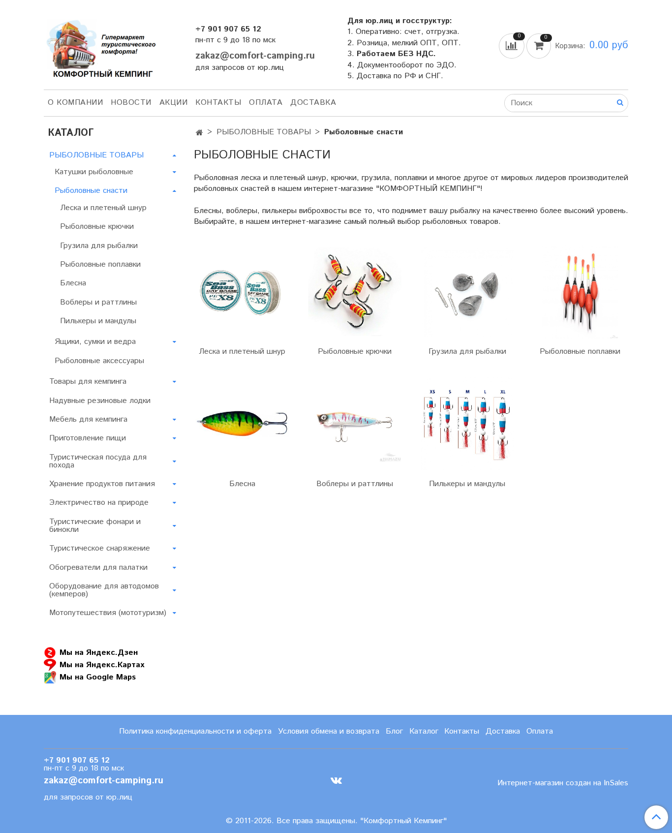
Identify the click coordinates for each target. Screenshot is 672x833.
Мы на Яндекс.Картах (102, 664)
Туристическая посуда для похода (98, 461)
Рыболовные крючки (355, 351)
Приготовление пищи (87, 438)
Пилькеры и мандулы (467, 484)
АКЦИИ (173, 102)
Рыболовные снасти (91, 190)
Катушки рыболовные (94, 172)
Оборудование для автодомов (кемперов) (104, 590)
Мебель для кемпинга (88, 419)
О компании (75, 102)
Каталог (423, 731)
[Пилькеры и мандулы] (467, 423)
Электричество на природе (99, 502)
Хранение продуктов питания (102, 484)
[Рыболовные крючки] (354, 291)
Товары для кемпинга (87, 381)
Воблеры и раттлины (354, 484)
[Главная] (199, 133)
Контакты (218, 102)
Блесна (242, 484)
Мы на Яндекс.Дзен (99, 652)
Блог (394, 731)
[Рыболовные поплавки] (579, 291)
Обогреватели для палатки (98, 567)
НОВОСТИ (131, 102)
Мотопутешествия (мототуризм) (107, 612)
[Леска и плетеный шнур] (242, 291)
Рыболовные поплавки (580, 351)
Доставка (313, 102)
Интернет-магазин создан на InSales (562, 783)
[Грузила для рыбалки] (467, 291)
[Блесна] (242, 423)
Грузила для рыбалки (467, 351)
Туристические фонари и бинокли (95, 525)
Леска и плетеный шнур (242, 351)
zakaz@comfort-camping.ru (255, 55)
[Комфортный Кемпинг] (100, 46)
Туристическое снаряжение (99, 548)
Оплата (265, 102)
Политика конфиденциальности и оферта (195, 731)
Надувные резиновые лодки (100, 400)
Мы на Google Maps (98, 676)
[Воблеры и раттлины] (354, 423)
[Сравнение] (512, 45)
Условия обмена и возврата (328, 731)
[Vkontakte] (336, 780)
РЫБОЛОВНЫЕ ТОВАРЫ (263, 132)
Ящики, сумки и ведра (95, 341)
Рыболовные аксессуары (99, 361)
